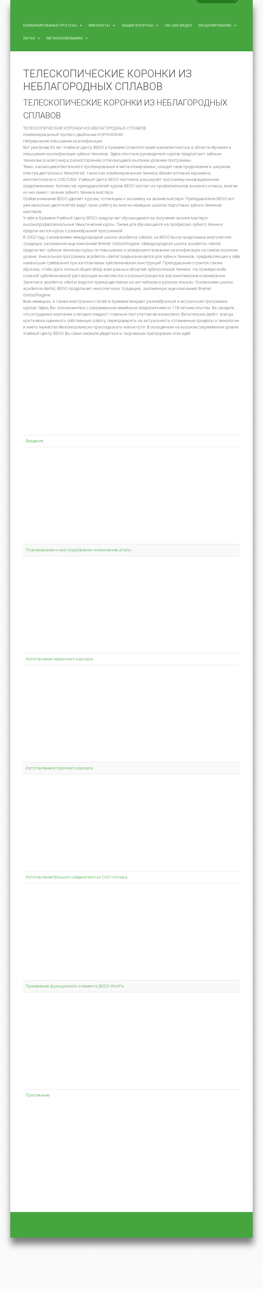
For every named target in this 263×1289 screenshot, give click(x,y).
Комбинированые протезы (50, 25)
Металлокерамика (65, 38)
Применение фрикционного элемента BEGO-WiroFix (75, 986)
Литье (29, 38)
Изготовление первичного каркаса (59, 659)
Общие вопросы (138, 25)
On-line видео (178, 25)
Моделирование (215, 25)
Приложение (37, 1095)
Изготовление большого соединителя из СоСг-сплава (76, 877)
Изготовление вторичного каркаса (59, 768)
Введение (34, 440)
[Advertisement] (131, 388)
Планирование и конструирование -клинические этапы (79, 549)
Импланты (100, 25)
